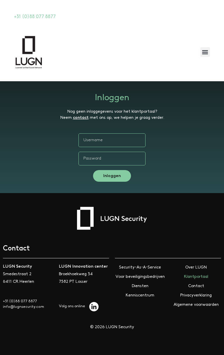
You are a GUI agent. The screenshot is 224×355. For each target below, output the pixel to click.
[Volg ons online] (94, 306)
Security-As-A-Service (140, 267)
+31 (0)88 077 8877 (35, 16)
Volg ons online (72, 306)
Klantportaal (196, 277)
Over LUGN (196, 267)
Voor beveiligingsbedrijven (140, 277)
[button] (205, 52)
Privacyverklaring (196, 295)
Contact (196, 286)
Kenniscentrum (140, 295)
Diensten (140, 286)
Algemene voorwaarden (196, 305)
